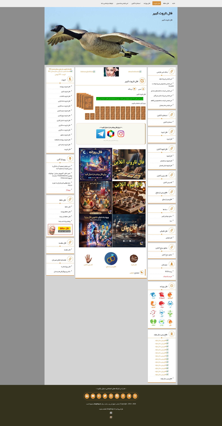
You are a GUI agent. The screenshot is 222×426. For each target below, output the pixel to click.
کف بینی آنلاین (167, 182)
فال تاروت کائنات (65, 96)
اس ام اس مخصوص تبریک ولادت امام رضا (163, 84)
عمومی (132, 272)
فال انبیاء (169, 139)
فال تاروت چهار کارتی (63, 110)
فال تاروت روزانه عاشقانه (62, 139)
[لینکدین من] (87, 396)
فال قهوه (169, 155)
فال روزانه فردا (65, 266)
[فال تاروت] (129, 164)
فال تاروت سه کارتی (64, 105)
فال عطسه (67, 249)
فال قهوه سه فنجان (166, 160)
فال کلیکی (169, 237)
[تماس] (111, 396)
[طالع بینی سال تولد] (161, 358)
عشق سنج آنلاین (167, 254)
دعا (171, 220)
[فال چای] (129, 231)
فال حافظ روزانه (65, 211)
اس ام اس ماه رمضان (165, 105)
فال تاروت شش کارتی (63, 120)
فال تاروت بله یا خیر (64, 144)
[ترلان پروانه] (111, 72)
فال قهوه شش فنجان (165, 165)
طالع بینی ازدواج (167, 199)
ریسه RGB (168, 271)
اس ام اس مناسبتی (122, 3)
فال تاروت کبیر (162, 13)
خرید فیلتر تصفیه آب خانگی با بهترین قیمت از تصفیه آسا (62, 167)
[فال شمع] (95, 198)
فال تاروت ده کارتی (64, 130)
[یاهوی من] (135, 396)
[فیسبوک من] (123, 396)
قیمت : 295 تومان (60, 71)
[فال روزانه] (95, 164)
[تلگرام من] (129, 396)
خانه (173, 3)
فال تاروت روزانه (65, 86)
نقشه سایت (102, 408)
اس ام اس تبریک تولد (165, 78)
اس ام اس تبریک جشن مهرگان (163, 95)
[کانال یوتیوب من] (93, 396)
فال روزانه (147, 3)
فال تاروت (157, 3)
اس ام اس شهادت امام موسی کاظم (161, 100)
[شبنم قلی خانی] (87, 72)
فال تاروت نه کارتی (64, 125)
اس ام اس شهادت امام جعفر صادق (161, 90)
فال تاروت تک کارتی (64, 101)
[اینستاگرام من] (117, 396)
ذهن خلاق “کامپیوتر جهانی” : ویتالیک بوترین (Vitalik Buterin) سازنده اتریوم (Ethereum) (60, 176)
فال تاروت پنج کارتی (64, 115)
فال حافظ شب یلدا (64, 216)
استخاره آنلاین (135, 3)
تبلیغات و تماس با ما (107, 3)
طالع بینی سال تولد (166, 378)
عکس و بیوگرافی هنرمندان (62, 271)
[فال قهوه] (129, 198)
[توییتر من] (105, 396)
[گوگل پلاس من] (99, 396)
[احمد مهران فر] (134, 72)
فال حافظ (166, 3)
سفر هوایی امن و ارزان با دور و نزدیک (62, 184)
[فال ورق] (95, 231)
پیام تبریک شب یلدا (64, 221)
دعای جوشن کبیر (167, 216)
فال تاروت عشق (65, 134)
